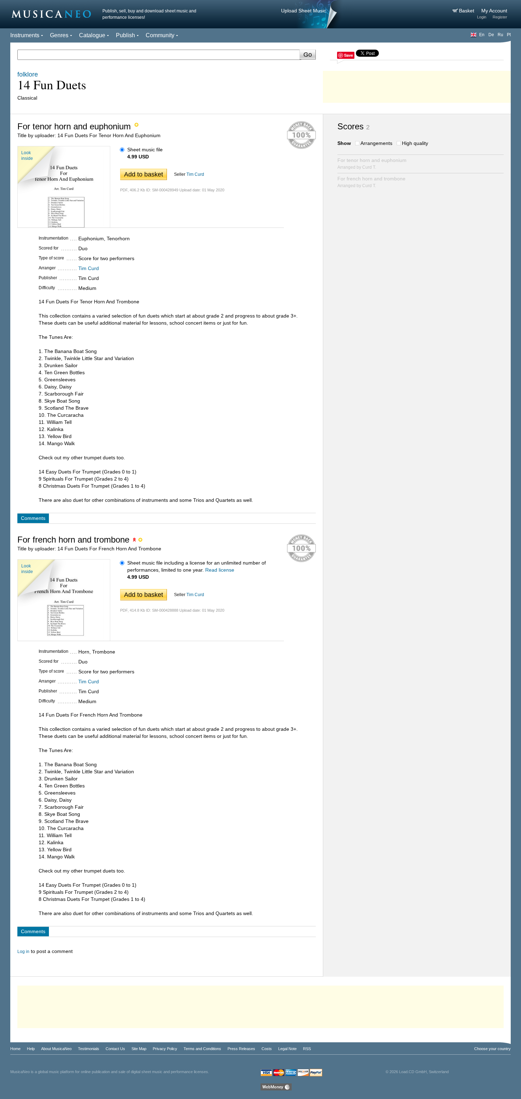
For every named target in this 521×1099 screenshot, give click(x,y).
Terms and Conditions (202, 1049)
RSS (307, 1049)
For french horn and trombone (371, 182)
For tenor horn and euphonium (372, 163)
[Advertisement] (416, 85)
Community (160, 35)
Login (481, 17)
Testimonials (88, 1049)
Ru (500, 34)
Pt (509, 34)
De (491, 34)
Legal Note (287, 1049)
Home (15, 1049)
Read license (219, 570)
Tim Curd (195, 174)
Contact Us (115, 1049)
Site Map (138, 1049)
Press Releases (241, 1049)
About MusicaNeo (56, 1049)
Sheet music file (145, 149)
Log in (23, 951)
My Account (494, 10)
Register (500, 17)
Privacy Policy (165, 1049)
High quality (415, 143)
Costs (267, 1049)
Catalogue (92, 35)
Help (31, 1049)
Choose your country (492, 1049)
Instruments (24, 35)
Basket (467, 10)
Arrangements (376, 143)
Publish (125, 35)
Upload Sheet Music (303, 10)
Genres (59, 35)
